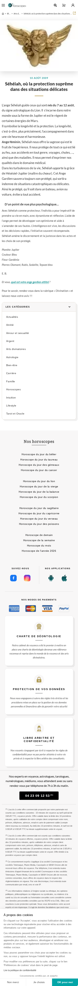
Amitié (10, 325)
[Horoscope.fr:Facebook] (13, 578)
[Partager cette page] (74, 13)
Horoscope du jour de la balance (39, 491)
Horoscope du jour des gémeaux (39, 464)
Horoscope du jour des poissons (39, 523)
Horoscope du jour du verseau (39, 518)
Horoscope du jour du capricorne (39, 513)
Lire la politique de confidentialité (20, 970)
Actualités (12, 317)
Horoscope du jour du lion (39, 481)
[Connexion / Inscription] (73, 5)
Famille (10, 381)
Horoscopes (13, 389)
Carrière (11, 373)
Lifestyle (11, 405)
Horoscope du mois (39, 545)
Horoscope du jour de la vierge (39, 486)
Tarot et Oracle (15, 413)
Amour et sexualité (17, 333)
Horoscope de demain (39, 535)
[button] (64, 5)
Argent (10, 341)
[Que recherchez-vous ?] (55, 5)
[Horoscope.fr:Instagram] (27, 578)
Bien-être (11, 365)
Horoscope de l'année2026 (39, 550)
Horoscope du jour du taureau (39, 459)
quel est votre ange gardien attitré (30, 282)
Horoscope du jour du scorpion (39, 497)
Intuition (11, 397)
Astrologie (12, 357)
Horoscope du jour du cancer (39, 470)
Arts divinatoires (16, 349)
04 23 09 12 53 (39, 795)
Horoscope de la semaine (39, 540)
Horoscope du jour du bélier (39, 454)
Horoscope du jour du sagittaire (39, 508)
